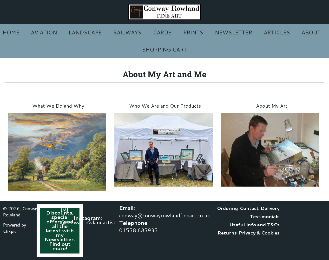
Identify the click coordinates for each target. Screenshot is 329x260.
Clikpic (10, 231)
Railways (127, 32)
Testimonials (265, 216)
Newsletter (233, 32)
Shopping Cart (164, 49)
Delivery (270, 208)
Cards (162, 32)
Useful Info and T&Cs (254, 224)
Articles (277, 32)
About (311, 32)
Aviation (44, 32)
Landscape (85, 32)
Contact (249, 208)
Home (11, 32)
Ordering (227, 208)
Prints (193, 32)
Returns (227, 233)
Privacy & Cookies (259, 233)
